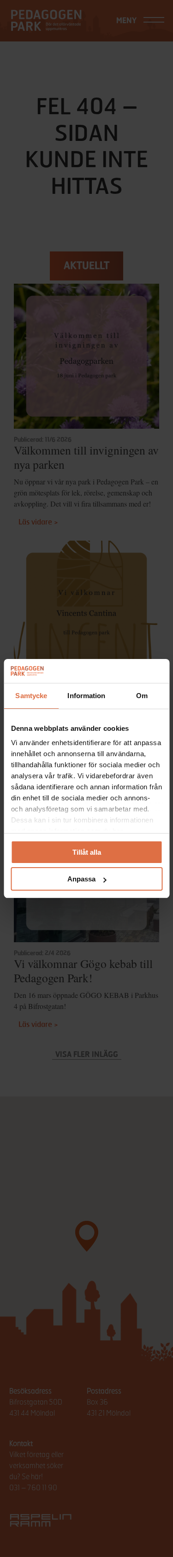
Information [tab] (86, 696)
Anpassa (81, 879)
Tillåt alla (86, 852)
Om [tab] (142, 696)
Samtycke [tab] (31, 696)
